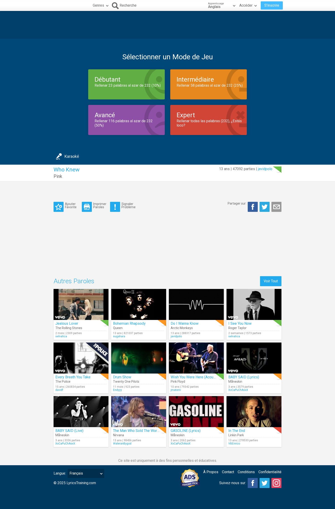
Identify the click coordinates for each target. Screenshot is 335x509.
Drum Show (122, 377)
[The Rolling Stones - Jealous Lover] (81, 304)
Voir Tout (271, 281)
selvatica (61, 336)
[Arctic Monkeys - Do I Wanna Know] (196, 304)
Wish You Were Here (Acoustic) (195, 377)
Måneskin (235, 381)
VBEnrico (234, 443)
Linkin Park (236, 435)
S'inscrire (271, 5)
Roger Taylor (237, 328)
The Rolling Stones (68, 328)
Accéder (246, 5)
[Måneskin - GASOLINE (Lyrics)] (196, 411)
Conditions (246, 472)
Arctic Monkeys (182, 328)
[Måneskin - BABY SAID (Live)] (81, 411)
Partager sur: (237, 203)
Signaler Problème (128, 205)
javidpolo (265, 169)
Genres (98, 5)
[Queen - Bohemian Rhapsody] (138, 304)
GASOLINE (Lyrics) (186, 430)
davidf (59, 390)
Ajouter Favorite (71, 205)
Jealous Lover (66, 323)
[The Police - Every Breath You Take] (81, 358)
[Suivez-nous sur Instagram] (276, 483)
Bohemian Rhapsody (129, 323)
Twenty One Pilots (126, 381)
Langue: (60, 473)
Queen (118, 328)
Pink (58, 176)
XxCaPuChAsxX (238, 390)
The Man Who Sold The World (136, 430)
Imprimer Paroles (99, 205)
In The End (236, 430)
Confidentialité (269, 472)
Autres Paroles (74, 281)
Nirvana (118, 435)
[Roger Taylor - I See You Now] (254, 304)
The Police (62, 381)
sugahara (119, 336)
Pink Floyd (178, 381)
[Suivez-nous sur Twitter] (265, 483)
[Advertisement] (167, 25)
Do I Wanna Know (184, 323)
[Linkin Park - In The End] (254, 411)
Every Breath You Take (72, 377)
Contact (228, 472)
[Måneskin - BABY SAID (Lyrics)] (254, 358)
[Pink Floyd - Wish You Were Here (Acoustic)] (196, 358)
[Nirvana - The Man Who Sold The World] (138, 411)
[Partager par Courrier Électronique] (276, 207)
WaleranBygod (122, 443)
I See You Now (240, 323)
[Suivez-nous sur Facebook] (253, 483)
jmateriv (176, 390)
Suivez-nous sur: (232, 483)
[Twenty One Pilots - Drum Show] (138, 358)
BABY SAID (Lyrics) (243, 377)
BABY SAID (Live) (69, 430)
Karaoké (71, 156)
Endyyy (117, 390)
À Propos (210, 472)
